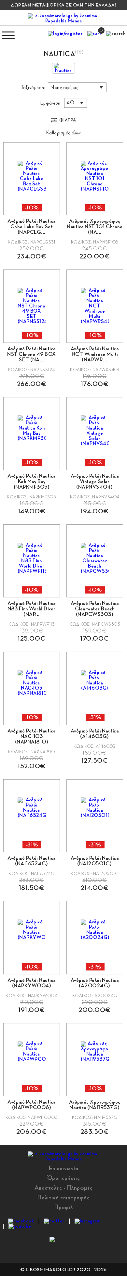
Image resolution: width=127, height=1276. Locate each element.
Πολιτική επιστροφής (63, 1197)
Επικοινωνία (63, 1168)
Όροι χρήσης (63, 1178)
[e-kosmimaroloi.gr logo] (63, 18)
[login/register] (65, 35)
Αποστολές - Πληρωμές (64, 1187)
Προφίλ (63, 1207)
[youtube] (19, 1226)
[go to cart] (94, 35)
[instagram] (88, 1221)
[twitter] (54, 1221)
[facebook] (21, 1221)
